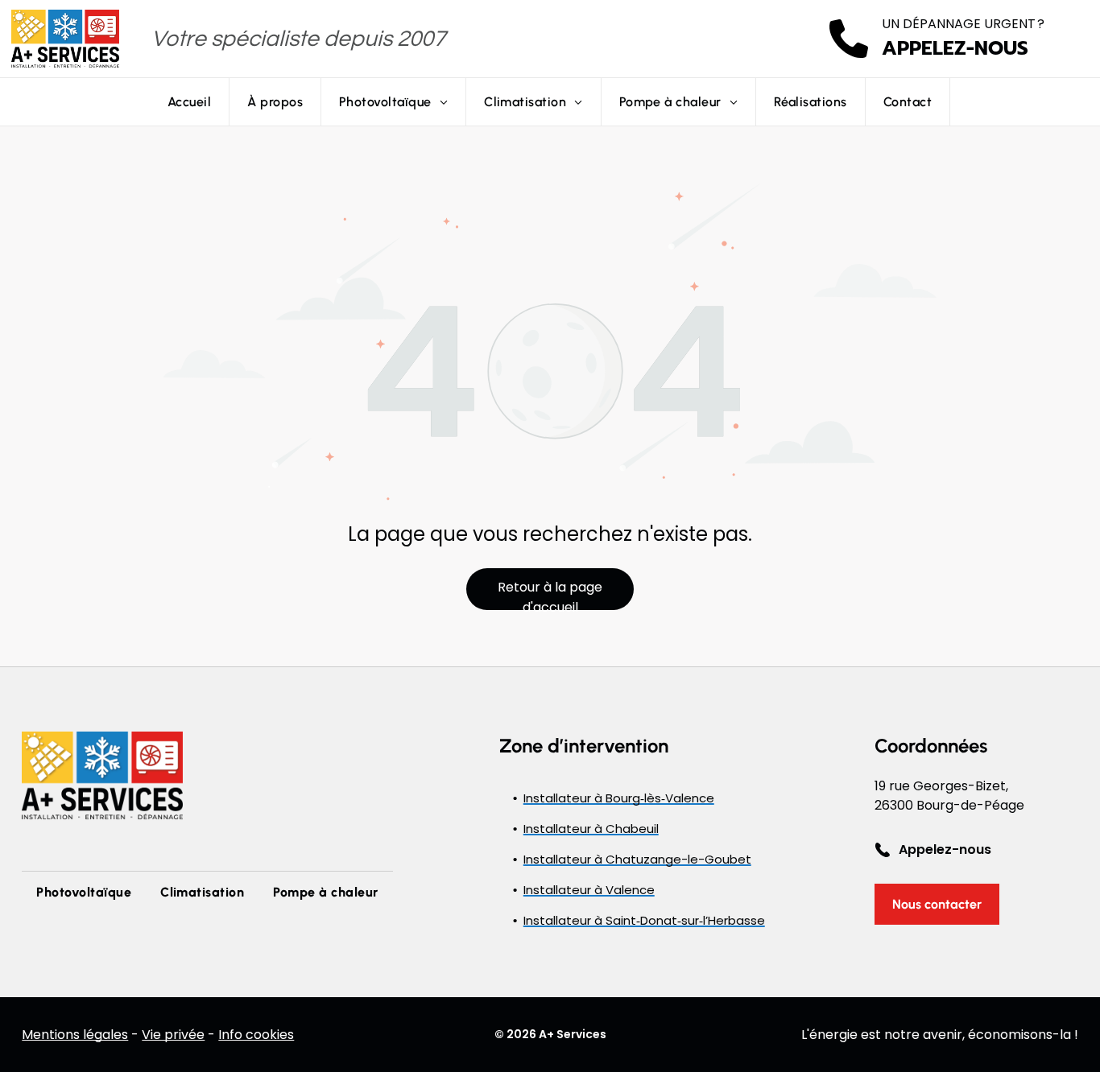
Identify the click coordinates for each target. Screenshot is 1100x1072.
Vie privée (173, 1034)
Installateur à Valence (589, 889)
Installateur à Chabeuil (591, 828)
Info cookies (256, 1034)
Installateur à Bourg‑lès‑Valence (618, 798)
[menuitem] (190, 102)
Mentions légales (75, 1034)
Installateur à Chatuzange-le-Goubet (637, 859)
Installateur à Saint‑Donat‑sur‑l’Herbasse (644, 920)
